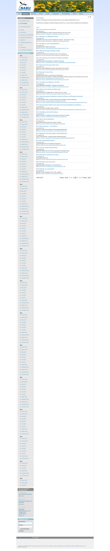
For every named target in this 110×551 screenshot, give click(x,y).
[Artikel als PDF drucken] (90, 16)
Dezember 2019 (25, 310)
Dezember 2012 (25, 85)
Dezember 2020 (25, 342)
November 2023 (25, 434)
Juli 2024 (24, 453)
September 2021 (25, 367)
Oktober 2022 (25, 401)
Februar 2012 (25, 60)
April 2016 (24, 193)
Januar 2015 (24, 154)
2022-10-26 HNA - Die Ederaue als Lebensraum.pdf (51, 166)
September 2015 (25, 174)
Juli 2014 (24, 136)
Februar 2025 (25, 463)
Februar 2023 (25, 413)
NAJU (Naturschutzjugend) (26, 50)
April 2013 (24, 97)
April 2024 (24, 446)
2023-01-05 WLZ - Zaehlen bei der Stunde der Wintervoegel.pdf (54, 93)
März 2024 (24, 443)
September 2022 (25, 399)
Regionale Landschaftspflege (26, 35)
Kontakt (81, 13)
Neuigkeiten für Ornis (25, 21)
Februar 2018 (25, 253)
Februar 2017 (25, 220)
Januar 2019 (24, 282)
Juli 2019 (24, 297)
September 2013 (25, 109)
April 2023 (24, 418)
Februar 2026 (25, 482)
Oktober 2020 (25, 337)
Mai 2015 (24, 164)
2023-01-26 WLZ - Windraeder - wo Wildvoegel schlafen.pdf (53, 34)
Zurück (37, 27)
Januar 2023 (24, 411)
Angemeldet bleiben (24, 528)
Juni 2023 (24, 424)
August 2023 (24, 429)
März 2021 (24, 352)
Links (21, 45)
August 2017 (24, 236)
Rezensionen (23, 32)
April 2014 (24, 129)
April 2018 (24, 258)
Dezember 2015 (25, 181)
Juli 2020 (24, 330)
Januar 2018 (24, 250)
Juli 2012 (24, 72)
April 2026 (24, 485)
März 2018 (24, 255)
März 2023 (24, 416)
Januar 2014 (24, 121)
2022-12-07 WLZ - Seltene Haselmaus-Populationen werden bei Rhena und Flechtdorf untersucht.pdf (62, 102)
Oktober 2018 (25, 273)
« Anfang (62, 177)
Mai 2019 (24, 292)
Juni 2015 (24, 166)
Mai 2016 (24, 196)
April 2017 (24, 225)
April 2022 (24, 386)
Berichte (22, 30)
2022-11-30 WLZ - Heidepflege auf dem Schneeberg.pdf (52, 116)
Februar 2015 (25, 156)
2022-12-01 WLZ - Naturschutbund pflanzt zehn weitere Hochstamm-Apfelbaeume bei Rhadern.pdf (62, 109)
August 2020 (24, 332)
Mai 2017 (24, 228)
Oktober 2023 (25, 431)
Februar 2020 (25, 317)
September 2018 (25, 270)
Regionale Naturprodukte (25, 37)
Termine (41, 13)
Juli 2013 (24, 104)
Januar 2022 (24, 379)
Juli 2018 (24, 265)
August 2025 (24, 470)
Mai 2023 (24, 421)
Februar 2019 (25, 285)
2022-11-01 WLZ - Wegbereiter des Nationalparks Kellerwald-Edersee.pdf (56, 138)
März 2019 (24, 287)
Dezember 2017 (25, 246)
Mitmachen (33, 13)
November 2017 (25, 243)
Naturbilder (22, 40)
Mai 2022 (24, 389)
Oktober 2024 (25, 456)
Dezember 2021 (25, 374)
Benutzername (22, 521)
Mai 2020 (24, 324)
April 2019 (24, 290)
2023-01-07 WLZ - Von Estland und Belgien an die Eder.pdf (53, 86)
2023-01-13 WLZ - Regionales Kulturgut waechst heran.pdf (53, 69)
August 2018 (24, 268)
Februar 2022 (25, 381)
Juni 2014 (24, 134)
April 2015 (24, 161)
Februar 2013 (25, 92)
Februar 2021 (25, 349)
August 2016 (24, 203)
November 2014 (25, 147)
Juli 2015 (24, 169)
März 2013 (24, 94)
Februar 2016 (25, 188)
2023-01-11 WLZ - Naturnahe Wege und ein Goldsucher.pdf (53, 79)
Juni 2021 (24, 359)
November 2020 (25, 340)
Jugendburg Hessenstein (25, 42)
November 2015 (25, 179)
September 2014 (25, 141)
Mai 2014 (24, 131)
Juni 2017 (24, 230)
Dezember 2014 (25, 149)
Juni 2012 (24, 70)
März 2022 (24, 384)
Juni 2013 (24, 102)
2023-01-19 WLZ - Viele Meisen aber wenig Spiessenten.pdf (53, 48)
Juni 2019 (24, 295)
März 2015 (24, 159)
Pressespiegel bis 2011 (25, 26)
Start (19, 13)
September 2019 (25, 302)
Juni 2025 (24, 468)
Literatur (48, 13)
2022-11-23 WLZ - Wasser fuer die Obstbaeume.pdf (51, 123)
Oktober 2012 (25, 80)
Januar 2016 (24, 186)
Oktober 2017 (25, 241)
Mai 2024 (24, 448)
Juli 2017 (24, 233)
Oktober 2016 (25, 208)
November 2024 (25, 458)
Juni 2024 (24, 451)
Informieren (25, 13)
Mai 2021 (24, 357)
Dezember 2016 (25, 213)
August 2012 (24, 75)
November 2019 (25, 307)
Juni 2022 (24, 391)
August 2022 (24, 396)
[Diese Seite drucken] (88, 16)
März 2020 (24, 319)
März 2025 (24, 465)
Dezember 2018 (25, 278)
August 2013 (24, 107)
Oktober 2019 (25, 305)
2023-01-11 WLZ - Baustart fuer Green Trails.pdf (51, 78)
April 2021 (24, 354)
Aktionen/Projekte (66, 13)
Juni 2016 (24, 198)
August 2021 (24, 364)
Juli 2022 (24, 394)
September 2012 (25, 77)
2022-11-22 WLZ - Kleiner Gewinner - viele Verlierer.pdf (52, 130)
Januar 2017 (24, 218)
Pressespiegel (23, 23)
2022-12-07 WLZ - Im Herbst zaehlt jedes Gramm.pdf (52, 101)
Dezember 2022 (25, 406)
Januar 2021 (24, 347)
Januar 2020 (24, 314)
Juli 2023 (24, 426)
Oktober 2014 (25, 144)
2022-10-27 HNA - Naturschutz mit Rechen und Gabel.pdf (53, 159)
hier (78, 20)
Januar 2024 (24, 438)
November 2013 (25, 114)
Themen (74, 13)
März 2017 (24, 223)
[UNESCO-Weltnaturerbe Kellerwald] (28, 533)
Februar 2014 (25, 124)
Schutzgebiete (55, 13)
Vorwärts (85, 177)
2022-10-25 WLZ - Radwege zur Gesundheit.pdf (50, 173)
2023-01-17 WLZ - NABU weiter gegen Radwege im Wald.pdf (53, 55)
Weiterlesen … (22, 496)
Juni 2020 (24, 327)
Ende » (89, 177)
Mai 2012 (24, 67)
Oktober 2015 (25, 176)
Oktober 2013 (25, 112)
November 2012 (25, 82)
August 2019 (24, 300)
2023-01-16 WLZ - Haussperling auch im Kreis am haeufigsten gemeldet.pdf (56, 62)
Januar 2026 (24, 480)
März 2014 (24, 126)
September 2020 (25, 335)
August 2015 (24, 171)
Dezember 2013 (25, 117)
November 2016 (25, 211)
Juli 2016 (24, 201)
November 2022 (25, 404)
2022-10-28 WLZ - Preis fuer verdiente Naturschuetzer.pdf (53, 152)
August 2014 (24, 139)
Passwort (21, 525)
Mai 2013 (24, 99)
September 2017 (25, 238)
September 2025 (25, 473)
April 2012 (24, 65)
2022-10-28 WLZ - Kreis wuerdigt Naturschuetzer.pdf (52, 145)
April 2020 (24, 322)
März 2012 (24, 62)
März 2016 (24, 191)
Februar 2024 (25, 441)
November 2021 (25, 372)
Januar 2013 (24, 89)
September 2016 (25, 206)
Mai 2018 (24, 260)
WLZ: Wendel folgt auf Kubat (25, 494)
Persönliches (23, 47)
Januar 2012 (24, 57)
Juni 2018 (24, 263)
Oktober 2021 (25, 369)
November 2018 (25, 275)
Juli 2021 (24, 362)
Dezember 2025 (25, 475)
